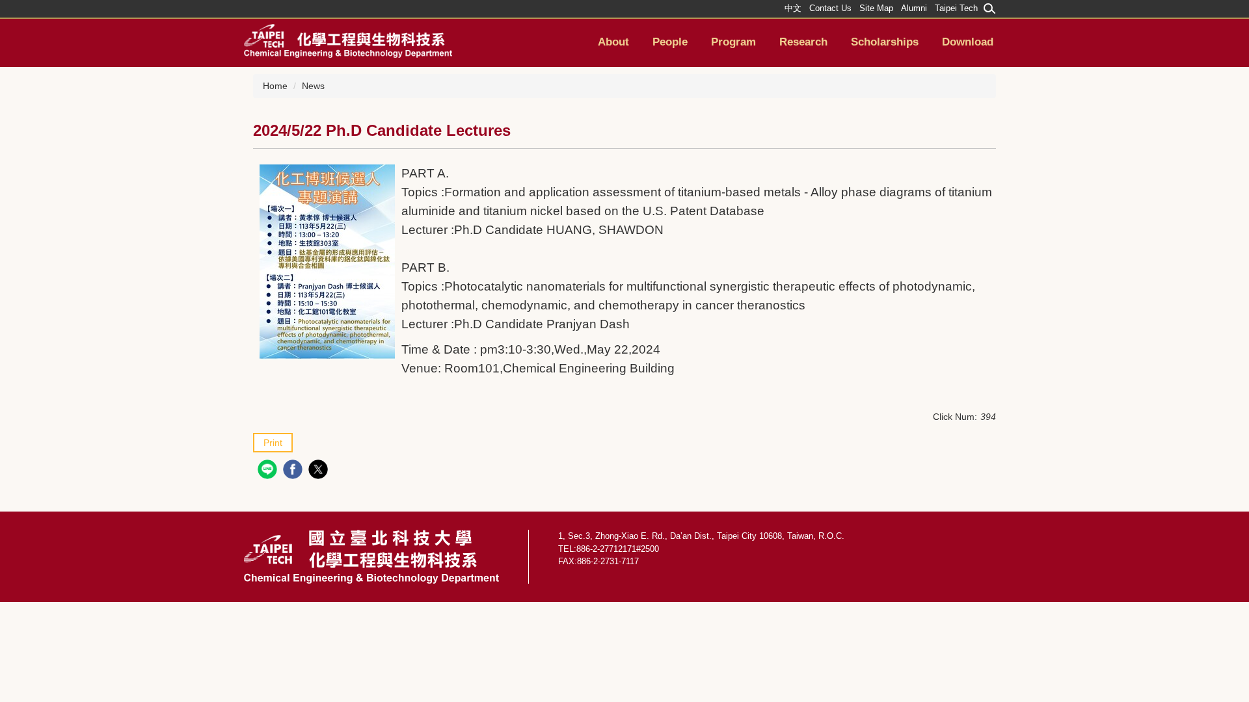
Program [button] (733, 42)
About (613, 42)
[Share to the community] (269, 471)
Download (967, 42)
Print (272, 442)
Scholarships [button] (885, 42)
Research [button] (803, 42)
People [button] (670, 42)
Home (275, 86)
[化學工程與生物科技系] (348, 40)
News (313, 86)
